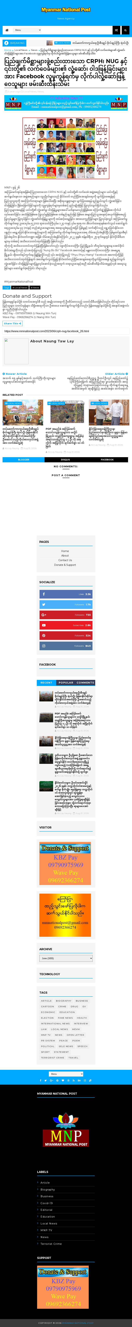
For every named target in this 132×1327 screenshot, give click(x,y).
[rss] (73, 1080)
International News (55, 1023)
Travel (73, 1057)
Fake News (65, 1018)
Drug (74, 1006)
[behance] (79, 1080)
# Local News (20, 287)
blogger (23, 459)
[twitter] (46, 1080)
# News (35, 287)
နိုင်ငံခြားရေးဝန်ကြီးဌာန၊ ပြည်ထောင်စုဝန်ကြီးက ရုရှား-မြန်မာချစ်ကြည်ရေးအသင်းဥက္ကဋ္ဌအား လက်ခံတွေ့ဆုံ (108, 434)
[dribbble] (68, 1080)
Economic (48, 1012)
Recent (47, 682)
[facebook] (40, 1080)
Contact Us (65, 560)
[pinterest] (57, 1080)
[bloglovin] (63, 1080)
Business (82, 1000)
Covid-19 (47, 1203)
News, (40, 91)
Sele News (66, 1046)
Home (7, 50)
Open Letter (75, 1035)
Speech (83, 1046)
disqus (65, 459)
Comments (85, 682)
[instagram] (85, 1080)
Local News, (30, 91)
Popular (66, 682)
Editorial (47, 1210)
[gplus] (51, 1080)
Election (47, 1018)
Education (67, 1012)
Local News (47, 43)
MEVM (76, 1029)
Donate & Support (65, 564)
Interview (81, 1023)
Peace (63, 1040)
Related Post (13, 394)
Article (46, 1000)
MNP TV (46, 1035)
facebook (107, 459)
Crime (62, 1006)
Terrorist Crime (52, 1057)
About (65, 555)
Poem (76, 1040)
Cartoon (47, 1006)
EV (84, 1006)
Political (48, 1046)
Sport (45, 1052)
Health (82, 1018)
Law (44, 1029)
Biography (64, 1000)
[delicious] (90, 1080)
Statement (61, 1052)
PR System (48, 1040)
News (34, 50)
